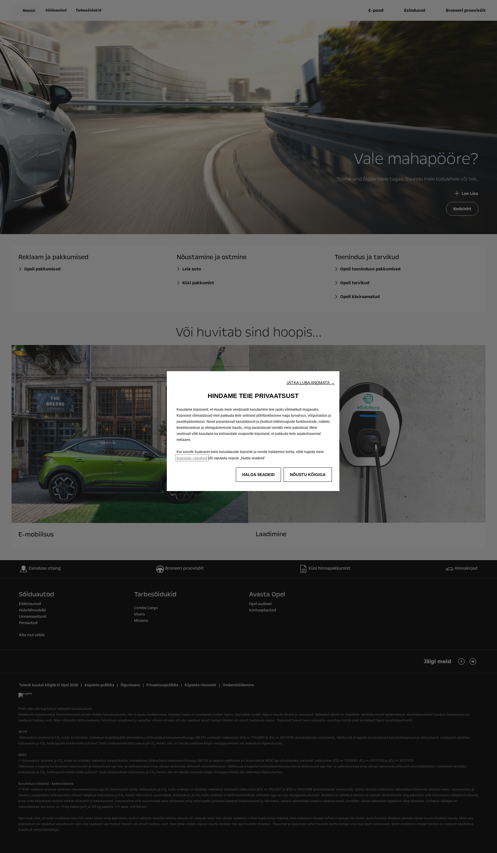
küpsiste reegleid (192, 458)
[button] (310, 382)
